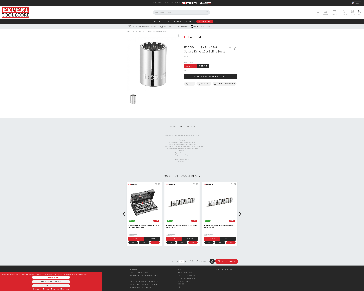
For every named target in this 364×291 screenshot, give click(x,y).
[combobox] (181, 12)
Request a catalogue (224, 269)
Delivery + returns (186, 275)
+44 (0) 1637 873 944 (139, 272)
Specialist (189, 21)
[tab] (174, 126)
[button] (356, 3)
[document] (51, 281)
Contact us (135, 269)
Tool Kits (157, 21)
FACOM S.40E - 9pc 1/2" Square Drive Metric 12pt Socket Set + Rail (219, 226)
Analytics (46, 289)
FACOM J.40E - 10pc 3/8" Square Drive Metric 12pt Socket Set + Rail (181, 226)
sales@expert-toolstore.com (144, 275)
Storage (177, 21)
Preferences (65, 289)
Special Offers (204, 21)
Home (128, 31)
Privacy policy (184, 281)
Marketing (56, 289)
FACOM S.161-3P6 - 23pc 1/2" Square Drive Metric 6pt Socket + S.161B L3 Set (143, 226)
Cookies (180, 284)
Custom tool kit (184, 272)
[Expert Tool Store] (15, 12)
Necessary (38, 289)
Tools (167, 21)
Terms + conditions (186, 278)
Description (174, 126)
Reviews (192, 126)
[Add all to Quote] (212, 261)
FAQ (178, 287)
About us (181, 269)
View (133, 242)
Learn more (83, 274)
